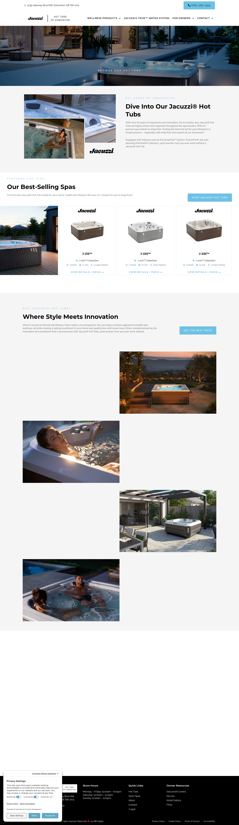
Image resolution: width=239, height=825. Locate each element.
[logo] (48, 18)
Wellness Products (102, 18)
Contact (203, 18)
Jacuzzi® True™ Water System (146, 18)
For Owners (181, 18)
